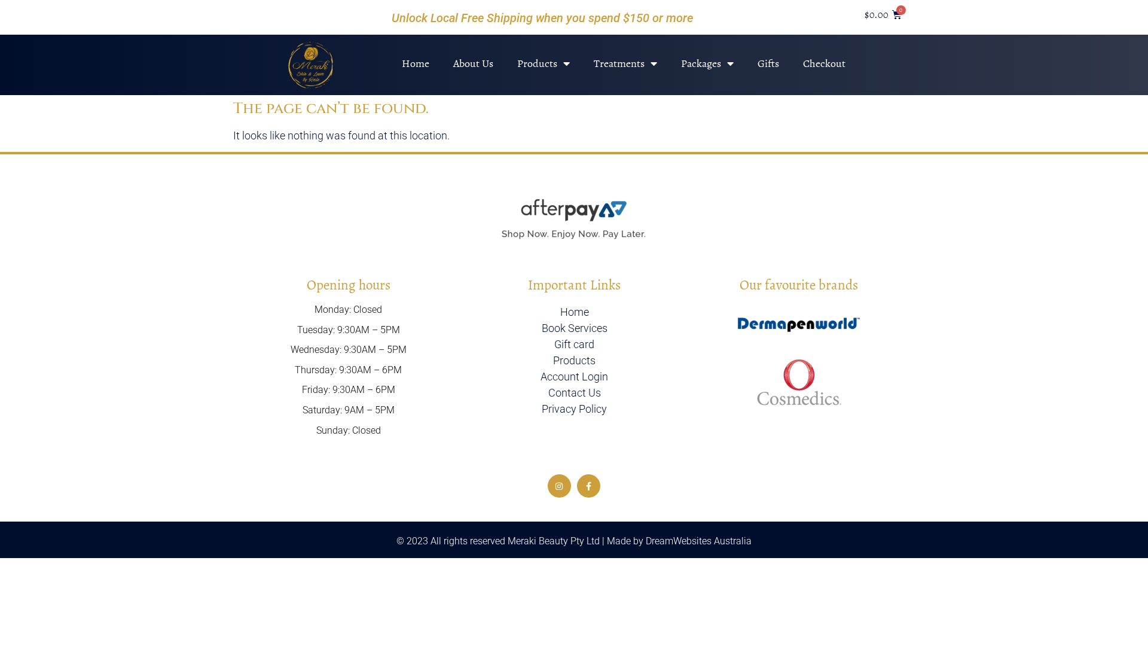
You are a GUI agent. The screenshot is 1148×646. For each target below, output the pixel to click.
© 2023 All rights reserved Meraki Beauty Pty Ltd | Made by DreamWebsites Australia (574, 541)
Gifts (768, 63)
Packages (701, 63)
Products (537, 63)
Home (415, 63)
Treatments (619, 63)
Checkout (824, 63)
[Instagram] (559, 486)
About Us (473, 63)
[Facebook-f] (588, 486)
